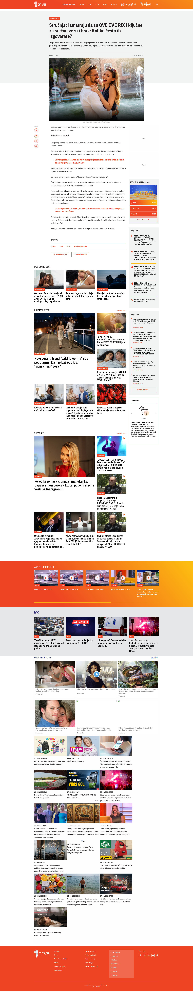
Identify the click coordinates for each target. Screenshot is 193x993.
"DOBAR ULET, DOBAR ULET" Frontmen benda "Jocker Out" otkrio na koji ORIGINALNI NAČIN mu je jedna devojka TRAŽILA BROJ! (111, 465)
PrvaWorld (115, 964)
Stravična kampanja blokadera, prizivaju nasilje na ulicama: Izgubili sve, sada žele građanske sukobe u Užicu (143, 646)
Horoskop (135, 401)
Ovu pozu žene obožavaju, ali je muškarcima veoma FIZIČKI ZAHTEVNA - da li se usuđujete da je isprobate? (48, 297)
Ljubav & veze (54, 19)
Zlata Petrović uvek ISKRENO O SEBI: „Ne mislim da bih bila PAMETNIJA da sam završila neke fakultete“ (80, 540)
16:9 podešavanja (59, 966)
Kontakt (57, 951)
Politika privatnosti (91, 966)
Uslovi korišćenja (90, 955)
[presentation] (131, 413)
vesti (113, 4)
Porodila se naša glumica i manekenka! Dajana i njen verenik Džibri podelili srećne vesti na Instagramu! (64, 485)
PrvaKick (114, 967)
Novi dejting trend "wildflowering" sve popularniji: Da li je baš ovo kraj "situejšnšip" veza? (61, 362)
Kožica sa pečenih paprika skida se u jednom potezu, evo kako (111, 410)
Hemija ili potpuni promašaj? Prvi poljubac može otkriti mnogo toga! (111, 296)
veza (61, 246)
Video (105, 4)
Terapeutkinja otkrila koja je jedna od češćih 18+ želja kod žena (79, 296)
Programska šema (68, 4)
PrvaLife (114, 971)
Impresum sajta (90, 951)
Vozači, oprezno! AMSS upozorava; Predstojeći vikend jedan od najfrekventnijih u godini (49, 644)
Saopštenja (89, 963)
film (89, 4)
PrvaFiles (114, 975)
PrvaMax (114, 960)
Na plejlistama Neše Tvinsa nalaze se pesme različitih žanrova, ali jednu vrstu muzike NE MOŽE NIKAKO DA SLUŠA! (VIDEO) (111, 541)
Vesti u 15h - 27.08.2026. (43, 590)
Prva (55, 955)
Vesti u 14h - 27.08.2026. (69, 590)
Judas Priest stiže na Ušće (120, 590)
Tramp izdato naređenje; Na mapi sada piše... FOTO (79, 641)
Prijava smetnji (90, 959)
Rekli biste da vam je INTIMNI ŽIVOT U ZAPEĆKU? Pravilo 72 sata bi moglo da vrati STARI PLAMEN (111, 376)
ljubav (53, 246)
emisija (81, 4)
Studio (56, 963)
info (36, 636)
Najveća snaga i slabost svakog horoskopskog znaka (144, 300)
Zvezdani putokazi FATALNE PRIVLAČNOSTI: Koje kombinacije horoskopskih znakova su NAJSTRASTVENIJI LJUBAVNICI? (144, 351)
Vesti (37, 586)
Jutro (114, 586)
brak (68, 246)
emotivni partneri (80, 246)
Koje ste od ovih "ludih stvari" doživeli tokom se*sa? (48, 409)
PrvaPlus (114, 956)
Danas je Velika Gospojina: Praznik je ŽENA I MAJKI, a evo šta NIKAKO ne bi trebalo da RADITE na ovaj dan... (144, 322)
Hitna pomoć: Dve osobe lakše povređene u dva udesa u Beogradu (112, 643)
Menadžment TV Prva (61, 959)
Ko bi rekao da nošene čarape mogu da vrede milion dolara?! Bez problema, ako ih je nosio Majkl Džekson (144, 378)
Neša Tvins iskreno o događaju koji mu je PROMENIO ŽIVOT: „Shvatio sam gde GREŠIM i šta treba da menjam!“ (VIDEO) (110, 503)
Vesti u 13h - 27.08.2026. (95, 590)
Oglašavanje (58, 970)
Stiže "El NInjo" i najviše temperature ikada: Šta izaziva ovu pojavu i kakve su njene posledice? (148, 593)
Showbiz (38, 477)
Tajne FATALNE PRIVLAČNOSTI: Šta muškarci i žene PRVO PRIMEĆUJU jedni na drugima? (111, 341)
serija (97, 4)
